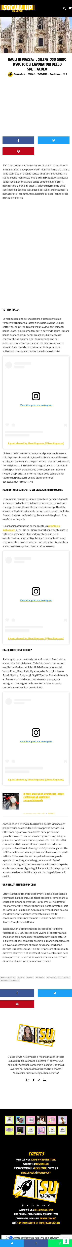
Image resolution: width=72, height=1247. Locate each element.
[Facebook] (22, 1205)
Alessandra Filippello (34, 813)
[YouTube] (43, 1205)
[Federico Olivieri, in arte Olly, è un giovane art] (41, 1120)
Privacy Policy (28, 1173)
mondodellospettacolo (58, 977)
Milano (40, 977)
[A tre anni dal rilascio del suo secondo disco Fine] (62, 1120)
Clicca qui (53, 1168)
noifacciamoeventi (10, 980)
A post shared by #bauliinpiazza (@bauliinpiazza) (36, 443)
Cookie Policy (44, 1173)
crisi (30, 977)
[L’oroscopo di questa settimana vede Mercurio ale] (62, 1130)
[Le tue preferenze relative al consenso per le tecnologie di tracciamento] (66, 1241)
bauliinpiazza (8, 977)
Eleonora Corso (19, 74)
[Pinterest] (49, 1205)
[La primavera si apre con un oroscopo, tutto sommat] (30, 1130)
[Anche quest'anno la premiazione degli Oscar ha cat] (41, 1130)
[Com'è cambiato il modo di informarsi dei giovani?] (9, 1130)
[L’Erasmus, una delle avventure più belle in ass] (51, 1120)
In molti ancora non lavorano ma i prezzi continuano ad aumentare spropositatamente (43, 797)
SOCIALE (31, 74)
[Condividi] (18, 140)
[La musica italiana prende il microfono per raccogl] (30, 1120)
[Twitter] (27, 1205)
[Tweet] (53, 140)
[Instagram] (32, 1205)
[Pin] (18, 151)
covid (21, 977)
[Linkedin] (38, 1205)
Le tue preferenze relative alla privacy (36, 1237)
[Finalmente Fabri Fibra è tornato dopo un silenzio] (20, 1130)
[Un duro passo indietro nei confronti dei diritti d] (20, 1120)
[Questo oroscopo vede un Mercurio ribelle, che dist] (9, 1120)
